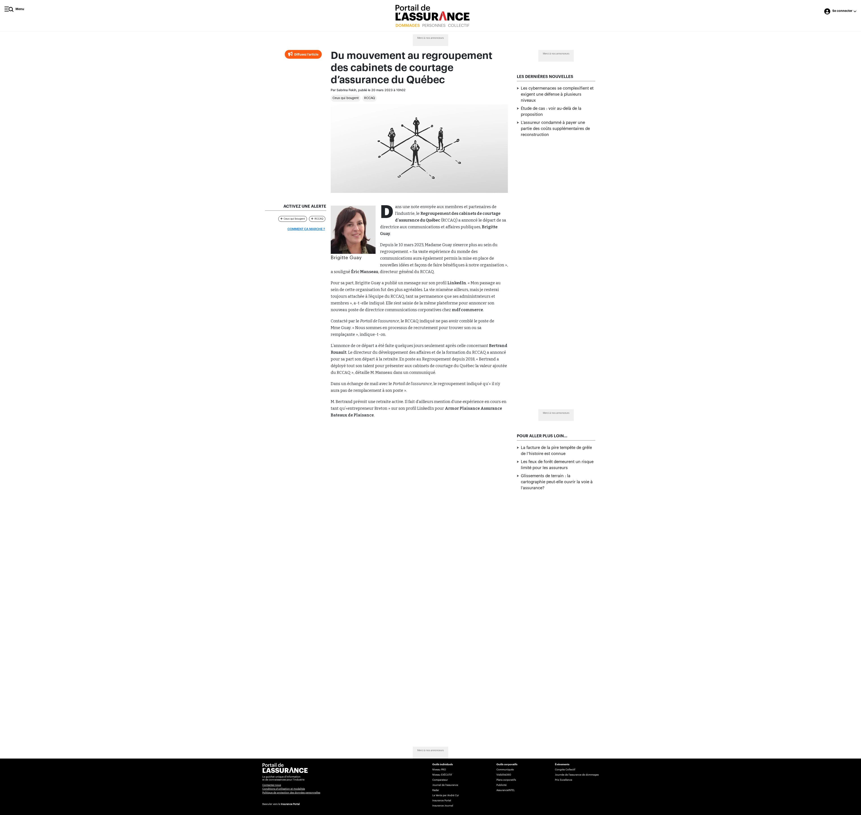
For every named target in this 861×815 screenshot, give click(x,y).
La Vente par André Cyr (445, 795)
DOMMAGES (408, 26)
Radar (435, 790)
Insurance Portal (290, 804)
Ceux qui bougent (346, 98)
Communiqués (505, 769)
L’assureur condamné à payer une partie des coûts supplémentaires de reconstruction (555, 129)
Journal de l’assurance (445, 785)
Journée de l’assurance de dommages (577, 775)
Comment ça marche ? (306, 229)
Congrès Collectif (565, 769)
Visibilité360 (503, 775)
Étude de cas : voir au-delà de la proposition (551, 111)
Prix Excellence (563, 780)
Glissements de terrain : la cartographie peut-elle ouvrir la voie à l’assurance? (557, 482)
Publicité (501, 785)
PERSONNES (434, 26)
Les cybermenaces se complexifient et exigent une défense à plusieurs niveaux (557, 94)
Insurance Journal (442, 805)
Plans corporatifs (506, 780)
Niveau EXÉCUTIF (442, 775)
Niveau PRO (439, 769)
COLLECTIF (459, 26)
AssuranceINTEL (505, 790)
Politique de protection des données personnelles (291, 792)
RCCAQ (369, 98)
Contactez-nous (271, 785)
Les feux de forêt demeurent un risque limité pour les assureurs (557, 464)
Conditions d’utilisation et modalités (283, 789)
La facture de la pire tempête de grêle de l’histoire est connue (556, 450)
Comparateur (440, 780)
